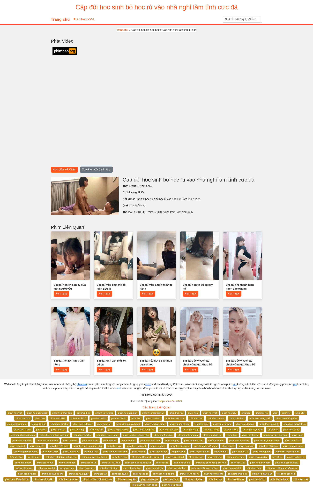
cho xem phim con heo (25, 451)
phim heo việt (15, 413)
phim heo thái (301, 479)
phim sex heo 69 (46, 468)
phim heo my (91, 451)
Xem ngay (61, 293)
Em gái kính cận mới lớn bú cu (112, 362)
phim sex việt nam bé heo (204, 468)
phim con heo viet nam (287, 451)
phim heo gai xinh (232, 468)
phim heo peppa (149, 479)
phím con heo (158, 446)
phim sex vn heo (67, 462)
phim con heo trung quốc (138, 462)
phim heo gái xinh (168, 429)
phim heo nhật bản (62, 413)
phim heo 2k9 (238, 462)
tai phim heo (34, 457)
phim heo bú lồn (158, 451)
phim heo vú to (86, 468)
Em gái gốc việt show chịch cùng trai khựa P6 (197, 362)
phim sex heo (38, 424)
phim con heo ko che (163, 473)
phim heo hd (138, 451)
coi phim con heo (286, 473)
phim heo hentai (45, 462)
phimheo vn (262, 413)
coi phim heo (83, 413)
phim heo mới (246, 446)
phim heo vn (196, 418)
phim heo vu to (171, 479)
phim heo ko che (59, 424)
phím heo (193, 413)
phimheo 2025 (98, 418)
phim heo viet (210, 413)
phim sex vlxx (23, 418)
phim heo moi (70, 440)
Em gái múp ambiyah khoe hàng (156, 286)
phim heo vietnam (180, 446)
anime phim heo (24, 468)
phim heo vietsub (104, 413)
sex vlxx (286, 413)
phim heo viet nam (82, 424)
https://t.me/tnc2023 (170, 401)
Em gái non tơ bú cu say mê (198, 286)
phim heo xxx (114, 446)
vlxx (275, 413)
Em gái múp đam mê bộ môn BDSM (111, 286)
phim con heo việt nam (128, 424)
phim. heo (232, 435)
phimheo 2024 (118, 418)
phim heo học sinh (127, 413)
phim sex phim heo (193, 479)
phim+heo (297, 435)
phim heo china (90, 440)
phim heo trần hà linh (52, 473)
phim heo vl (228, 446)
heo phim (277, 457)
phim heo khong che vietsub (146, 457)
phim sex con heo (245, 424)
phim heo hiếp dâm (188, 435)
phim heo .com (50, 451)
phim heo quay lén (126, 479)
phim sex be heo (235, 457)
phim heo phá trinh (268, 446)
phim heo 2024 (78, 418)
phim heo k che (291, 429)
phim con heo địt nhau (286, 462)
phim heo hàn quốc (37, 413)
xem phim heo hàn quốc (144, 484)
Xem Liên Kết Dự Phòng (96, 169)
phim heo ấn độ (71, 451)
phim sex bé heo (22, 429)
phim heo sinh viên (43, 479)
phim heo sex (231, 429)
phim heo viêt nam (199, 451)
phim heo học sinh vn (153, 413)
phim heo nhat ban (150, 440)
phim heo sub (196, 457)
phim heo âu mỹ (23, 462)
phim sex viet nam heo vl (94, 457)
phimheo (245, 413)
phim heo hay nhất (22, 440)
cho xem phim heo (237, 473)
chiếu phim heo (216, 440)
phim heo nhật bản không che (61, 457)
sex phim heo (67, 468)
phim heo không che (286, 418)
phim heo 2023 (293, 440)
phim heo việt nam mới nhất (88, 446)
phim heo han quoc (293, 446)
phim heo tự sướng (239, 440)
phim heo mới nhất (136, 446)
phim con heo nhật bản (115, 451)
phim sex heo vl (250, 435)
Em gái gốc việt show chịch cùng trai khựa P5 (240, 362)
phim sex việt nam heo (275, 435)
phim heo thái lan (82, 435)
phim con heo (153, 418)
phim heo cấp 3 (120, 473)
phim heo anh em (279, 479)
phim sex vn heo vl (189, 473)
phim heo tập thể (261, 451)
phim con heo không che (136, 435)
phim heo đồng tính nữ (17, 479)
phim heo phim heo (118, 429)
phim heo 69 (109, 440)
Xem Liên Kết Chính (64, 169)
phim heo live (15, 457)
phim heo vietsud (175, 457)
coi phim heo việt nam (205, 446)
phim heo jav (215, 479)
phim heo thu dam (213, 473)
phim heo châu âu (212, 435)
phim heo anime (216, 418)
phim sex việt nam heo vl (267, 440)
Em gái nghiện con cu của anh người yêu (70, 286)
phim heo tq (162, 462)
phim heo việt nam (175, 418)
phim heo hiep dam (260, 462)
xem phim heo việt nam (23, 435)
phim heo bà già (154, 468)
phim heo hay (229, 413)
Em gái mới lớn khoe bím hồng (69, 362)
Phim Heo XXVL (84, 19)
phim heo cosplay (258, 457)
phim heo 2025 (57, 418)
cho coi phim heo (132, 468)
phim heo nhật (211, 429)
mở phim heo (128, 440)
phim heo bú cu (257, 479)
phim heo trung (191, 429)
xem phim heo (237, 418)
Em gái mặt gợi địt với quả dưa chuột (156, 362)
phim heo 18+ (37, 446)
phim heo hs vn (89, 462)
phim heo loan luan (262, 473)
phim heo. (273, 429)
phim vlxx (300, 413)
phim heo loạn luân (253, 429)
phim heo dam (254, 468)
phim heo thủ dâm (163, 435)
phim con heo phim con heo (97, 479)
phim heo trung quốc (260, 418)
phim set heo (215, 457)
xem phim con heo (16, 424)
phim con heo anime (47, 440)
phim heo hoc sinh (193, 440)
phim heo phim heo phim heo (211, 462)
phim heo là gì (140, 473)
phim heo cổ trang (59, 446)
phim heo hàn (119, 457)
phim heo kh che (235, 479)
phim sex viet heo (177, 468)
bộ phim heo (178, 451)
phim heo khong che (143, 429)
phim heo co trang (171, 484)
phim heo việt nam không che (282, 468)
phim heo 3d (100, 473)
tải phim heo (220, 451)
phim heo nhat (17, 446)
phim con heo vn (295, 457)
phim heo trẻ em (181, 462)
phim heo (40, 418)
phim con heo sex (27, 473)
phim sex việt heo (111, 462)
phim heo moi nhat (68, 479)
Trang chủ (60, 19)
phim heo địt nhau (109, 468)
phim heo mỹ (176, 413)
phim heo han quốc (79, 473)
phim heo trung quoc (107, 435)
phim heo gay (172, 440)
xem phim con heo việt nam (54, 435)
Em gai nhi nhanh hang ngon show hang (240, 286)
